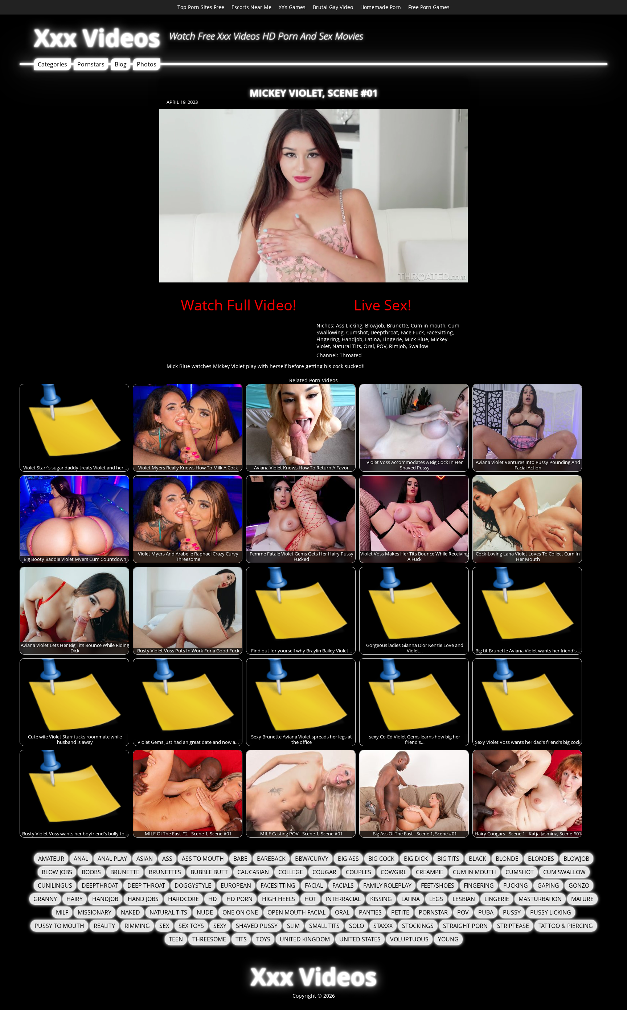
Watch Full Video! (238, 305)
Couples (358, 872)
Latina (372, 339)
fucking (515, 885)
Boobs (91, 872)
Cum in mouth (428, 325)
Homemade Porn (380, 7)
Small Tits (324, 926)
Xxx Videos (97, 37)
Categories (52, 64)
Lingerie (392, 339)
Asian (144, 859)
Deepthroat (384, 332)
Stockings (418, 926)
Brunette (397, 325)
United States (360, 939)
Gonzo (579, 885)
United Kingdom (305, 939)
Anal (81, 859)
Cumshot (357, 332)
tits (241, 939)
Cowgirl (393, 872)
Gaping (548, 885)
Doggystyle (193, 885)
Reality (104, 926)
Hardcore (183, 899)
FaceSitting (439, 332)
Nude (205, 912)
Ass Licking (349, 325)
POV (381, 346)
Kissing (381, 899)
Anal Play (112, 859)
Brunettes (165, 872)
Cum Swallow (564, 872)
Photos (146, 64)
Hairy (74, 899)
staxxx (383, 926)
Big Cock (381, 859)
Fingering (327, 339)
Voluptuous (409, 939)
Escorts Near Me (251, 7)
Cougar (324, 872)
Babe (240, 859)
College (290, 872)
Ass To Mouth (203, 859)
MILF (62, 912)
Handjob (352, 339)
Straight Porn (465, 926)
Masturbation (540, 899)
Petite (400, 912)
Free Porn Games (429, 7)
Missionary (94, 912)
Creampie (429, 872)
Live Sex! (382, 305)
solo (356, 926)
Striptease (513, 926)
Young (448, 939)
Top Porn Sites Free (200, 7)
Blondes (541, 859)
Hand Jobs (143, 899)
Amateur (51, 859)
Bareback (271, 859)
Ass (167, 859)
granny (45, 899)
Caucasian (253, 872)
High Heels (278, 899)
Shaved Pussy (257, 926)
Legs (436, 899)
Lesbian (463, 899)
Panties (370, 912)
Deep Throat (146, 885)
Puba (485, 912)
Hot (310, 899)
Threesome (209, 939)
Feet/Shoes (437, 885)
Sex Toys (191, 926)
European (236, 885)
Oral (369, 346)
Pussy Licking (550, 912)
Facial (314, 885)
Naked (130, 912)
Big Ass (348, 859)
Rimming (137, 926)
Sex (164, 926)
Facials (343, 885)
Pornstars (90, 64)
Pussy (512, 912)
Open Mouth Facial (296, 912)
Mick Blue (416, 339)
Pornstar (433, 912)
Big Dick (416, 859)
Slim (293, 926)
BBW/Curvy (311, 859)
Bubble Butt (209, 872)
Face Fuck (412, 332)
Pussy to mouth (59, 926)
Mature (582, 899)
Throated (351, 355)
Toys (263, 939)
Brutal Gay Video (333, 7)
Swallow (418, 346)
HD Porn (239, 899)
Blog (121, 64)
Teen (176, 939)
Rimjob (397, 346)
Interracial (343, 899)
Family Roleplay (387, 885)
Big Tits (448, 859)
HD (212, 899)
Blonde (507, 859)
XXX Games (292, 7)
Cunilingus (55, 885)
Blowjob (374, 325)
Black (477, 859)
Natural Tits (346, 346)
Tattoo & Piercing (565, 926)
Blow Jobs (57, 872)
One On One (240, 912)
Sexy (219, 926)
